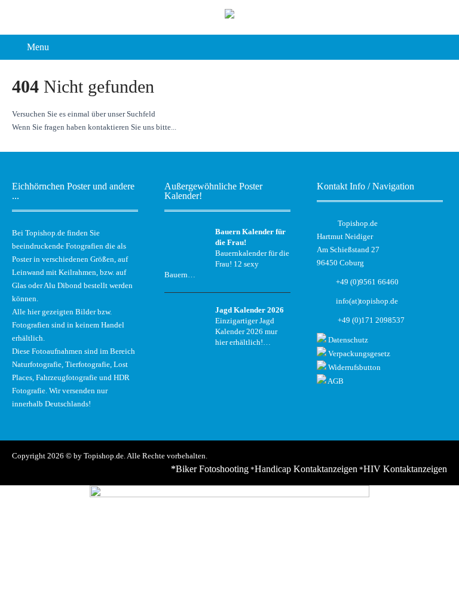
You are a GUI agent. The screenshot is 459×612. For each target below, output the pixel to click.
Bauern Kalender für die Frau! (250, 237)
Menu (38, 47)
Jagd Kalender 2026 (249, 309)
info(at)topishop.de (367, 300)
